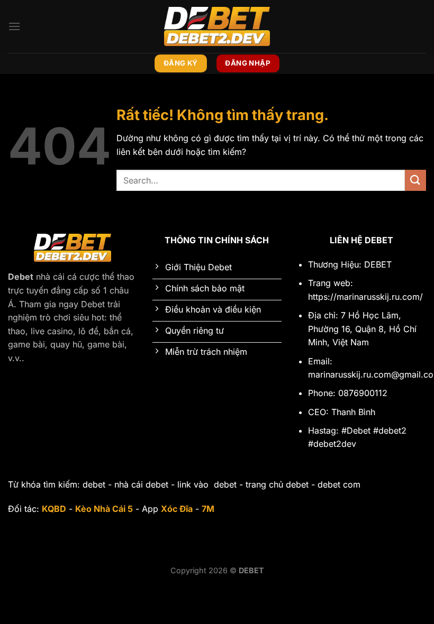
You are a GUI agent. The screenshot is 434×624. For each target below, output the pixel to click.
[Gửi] (415, 180)
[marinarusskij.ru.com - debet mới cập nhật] (217, 26)
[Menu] (14, 26)
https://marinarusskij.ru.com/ (365, 296)
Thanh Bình (353, 412)
